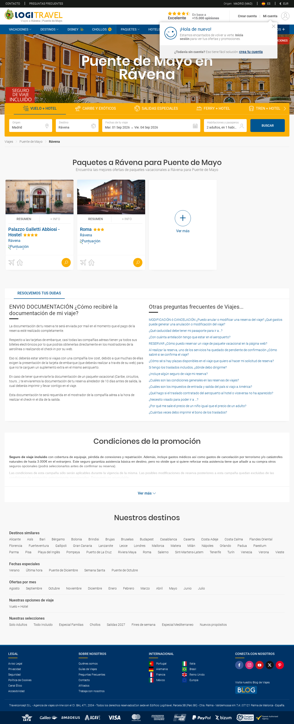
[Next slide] (284, 108)
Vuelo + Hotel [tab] (43, 108)
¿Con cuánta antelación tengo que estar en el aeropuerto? (189, 337)
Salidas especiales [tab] (160, 108)
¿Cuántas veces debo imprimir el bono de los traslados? (188, 412)
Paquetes (128, 29)
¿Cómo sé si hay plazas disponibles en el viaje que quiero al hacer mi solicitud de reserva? (211, 361)
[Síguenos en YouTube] (260, 665)
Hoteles (155, 29)
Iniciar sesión (259, 33)
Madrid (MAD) (238, 3)
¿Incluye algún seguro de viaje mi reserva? (178, 374)
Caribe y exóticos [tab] (99, 108)
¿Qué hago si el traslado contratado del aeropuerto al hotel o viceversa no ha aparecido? (211, 393)
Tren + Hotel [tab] (268, 108)
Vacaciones (18, 29)
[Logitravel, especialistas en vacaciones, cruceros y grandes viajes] (34, 14)
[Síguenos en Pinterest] (281, 665)
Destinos (47, 29)
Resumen (24, 219)
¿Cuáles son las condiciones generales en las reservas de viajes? (194, 380)
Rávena (54, 141)
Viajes (9, 141)
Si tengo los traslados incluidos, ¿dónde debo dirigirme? (188, 367)
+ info (55, 219)
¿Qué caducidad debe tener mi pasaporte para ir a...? (185, 331)
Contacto (13, 3)
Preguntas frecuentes (46, 3)
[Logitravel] (193, 16)
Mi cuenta (270, 16)
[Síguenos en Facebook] (240, 665)
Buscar (268, 125)
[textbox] (30, 125)
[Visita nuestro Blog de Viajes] (260, 690)
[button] (151, 125)
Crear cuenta (247, 16)
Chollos (99, 29)
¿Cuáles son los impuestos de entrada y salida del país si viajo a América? (200, 387)
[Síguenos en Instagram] (250, 665)
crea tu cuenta (251, 52)
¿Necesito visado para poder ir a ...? (173, 399)
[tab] (39, 293)
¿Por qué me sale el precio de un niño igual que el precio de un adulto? (197, 406)
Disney (73, 29)
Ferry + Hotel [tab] (217, 108)
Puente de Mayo (31, 141)
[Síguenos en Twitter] (271, 665)
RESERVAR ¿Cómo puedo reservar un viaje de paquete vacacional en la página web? (208, 343)
